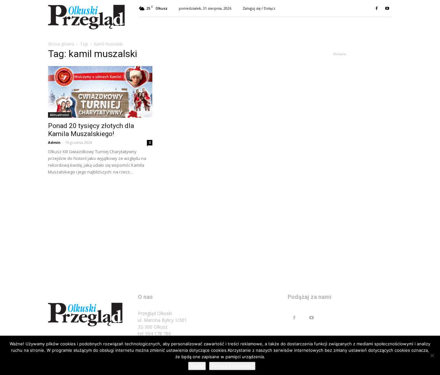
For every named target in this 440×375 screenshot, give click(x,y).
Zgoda (197, 366)
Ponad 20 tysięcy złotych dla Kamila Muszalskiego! (91, 130)
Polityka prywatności (232, 366)
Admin (54, 142)
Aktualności (59, 115)
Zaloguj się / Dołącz (259, 8)
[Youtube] (387, 8)
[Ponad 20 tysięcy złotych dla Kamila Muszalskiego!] (100, 92)
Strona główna (61, 44)
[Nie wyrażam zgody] (432, 355)
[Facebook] (376, 8)
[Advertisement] (340, 154)
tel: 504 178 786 (154, 334)
